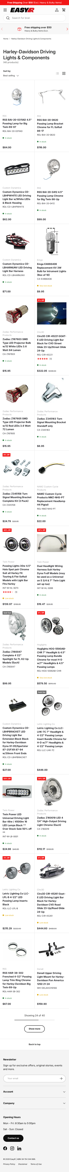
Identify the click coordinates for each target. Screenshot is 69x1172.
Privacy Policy (9, 1164)
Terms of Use (36, 1164)
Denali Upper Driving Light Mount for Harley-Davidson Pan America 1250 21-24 (50, 979)
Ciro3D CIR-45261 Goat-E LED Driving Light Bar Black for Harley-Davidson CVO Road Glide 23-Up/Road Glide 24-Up (51, 902)
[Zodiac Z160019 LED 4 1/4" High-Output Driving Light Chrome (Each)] (51, 791)
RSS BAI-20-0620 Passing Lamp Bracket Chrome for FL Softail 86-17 (50, 125)
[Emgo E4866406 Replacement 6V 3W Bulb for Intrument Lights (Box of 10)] (51, 241)
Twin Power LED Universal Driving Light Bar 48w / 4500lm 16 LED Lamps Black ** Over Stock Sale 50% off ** (17, 823)
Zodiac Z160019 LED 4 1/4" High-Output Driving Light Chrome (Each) (51, 821)
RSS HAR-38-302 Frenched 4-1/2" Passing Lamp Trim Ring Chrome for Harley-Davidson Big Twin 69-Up (17, 980)
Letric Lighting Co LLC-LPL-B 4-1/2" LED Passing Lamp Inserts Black (16, 899)
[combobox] (34, 17)
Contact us (13, 1138)
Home (5, 39)
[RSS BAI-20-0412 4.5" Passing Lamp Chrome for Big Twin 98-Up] (51, 169)
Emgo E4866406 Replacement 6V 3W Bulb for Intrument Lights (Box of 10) (51, 269)
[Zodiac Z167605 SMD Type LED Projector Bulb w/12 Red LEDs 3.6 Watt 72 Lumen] (17, 392)
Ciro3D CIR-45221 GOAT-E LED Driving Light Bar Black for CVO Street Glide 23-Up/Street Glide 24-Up (51, 343)
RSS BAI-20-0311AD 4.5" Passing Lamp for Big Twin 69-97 (17, 123)
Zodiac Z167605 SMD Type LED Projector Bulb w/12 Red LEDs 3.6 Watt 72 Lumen (17, 424)
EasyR (12, 1159)
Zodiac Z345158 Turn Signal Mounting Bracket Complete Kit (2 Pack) (17, 497)
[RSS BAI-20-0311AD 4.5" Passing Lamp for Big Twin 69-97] (17, 97)
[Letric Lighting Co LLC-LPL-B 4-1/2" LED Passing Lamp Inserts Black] (17, 870)
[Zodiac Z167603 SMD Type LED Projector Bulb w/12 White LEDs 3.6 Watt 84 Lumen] (17, 313)
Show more (34, 1028)
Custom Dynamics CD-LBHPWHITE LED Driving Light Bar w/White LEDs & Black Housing (17, 197)
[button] (63, 9)
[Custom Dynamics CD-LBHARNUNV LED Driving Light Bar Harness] (17, 241)
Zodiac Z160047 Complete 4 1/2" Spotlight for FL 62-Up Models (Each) (16, 657)
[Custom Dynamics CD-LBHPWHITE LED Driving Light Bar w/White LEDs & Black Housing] (17, 169)
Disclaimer (22, 1164)
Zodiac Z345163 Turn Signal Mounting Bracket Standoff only (51, 422)
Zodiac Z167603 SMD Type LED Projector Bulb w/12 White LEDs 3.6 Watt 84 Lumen (17, 345)
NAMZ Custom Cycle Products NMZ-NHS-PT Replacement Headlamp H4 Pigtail (51, 499)
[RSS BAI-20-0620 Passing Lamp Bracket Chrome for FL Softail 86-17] (51, 97)
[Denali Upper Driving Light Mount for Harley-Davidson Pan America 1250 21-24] (51, 950)
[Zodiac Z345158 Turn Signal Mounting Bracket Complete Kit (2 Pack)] (17, 467)
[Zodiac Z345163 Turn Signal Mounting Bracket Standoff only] (51, 392)
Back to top (34, 1044)
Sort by (7, 71)
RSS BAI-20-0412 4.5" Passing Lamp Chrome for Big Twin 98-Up (50, 196)
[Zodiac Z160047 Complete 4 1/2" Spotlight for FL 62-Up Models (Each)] (17, 625)
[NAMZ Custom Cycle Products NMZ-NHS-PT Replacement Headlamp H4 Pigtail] (51, 468)
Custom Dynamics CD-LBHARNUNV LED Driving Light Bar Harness (17, 267)
